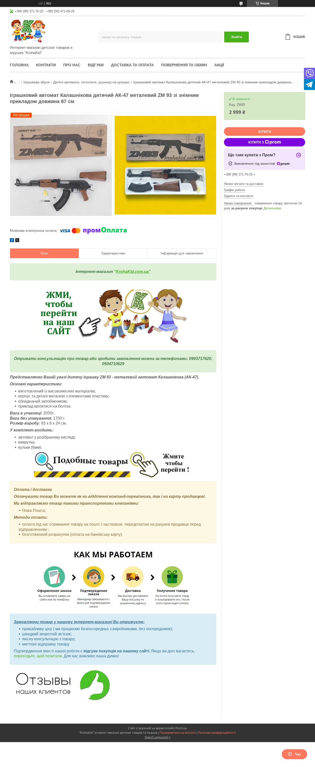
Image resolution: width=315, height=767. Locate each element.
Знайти (236, 37)
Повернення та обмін (184, 65)
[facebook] (12, 241)
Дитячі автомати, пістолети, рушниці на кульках (91, 82)
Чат (298, 754)
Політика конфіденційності (217, 732)
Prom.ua (181, 728)
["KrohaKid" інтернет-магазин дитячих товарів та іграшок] (53, 31)
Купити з (256, 142)
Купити (264, 132)
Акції (219, 65)
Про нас (71, 65)
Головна (19, 65)
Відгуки (96, 65)
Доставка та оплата (132, 65)
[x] (17, 241)
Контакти (46, 65)
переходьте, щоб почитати (38, 656)
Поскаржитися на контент (178, 732)
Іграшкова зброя (36, 82)
